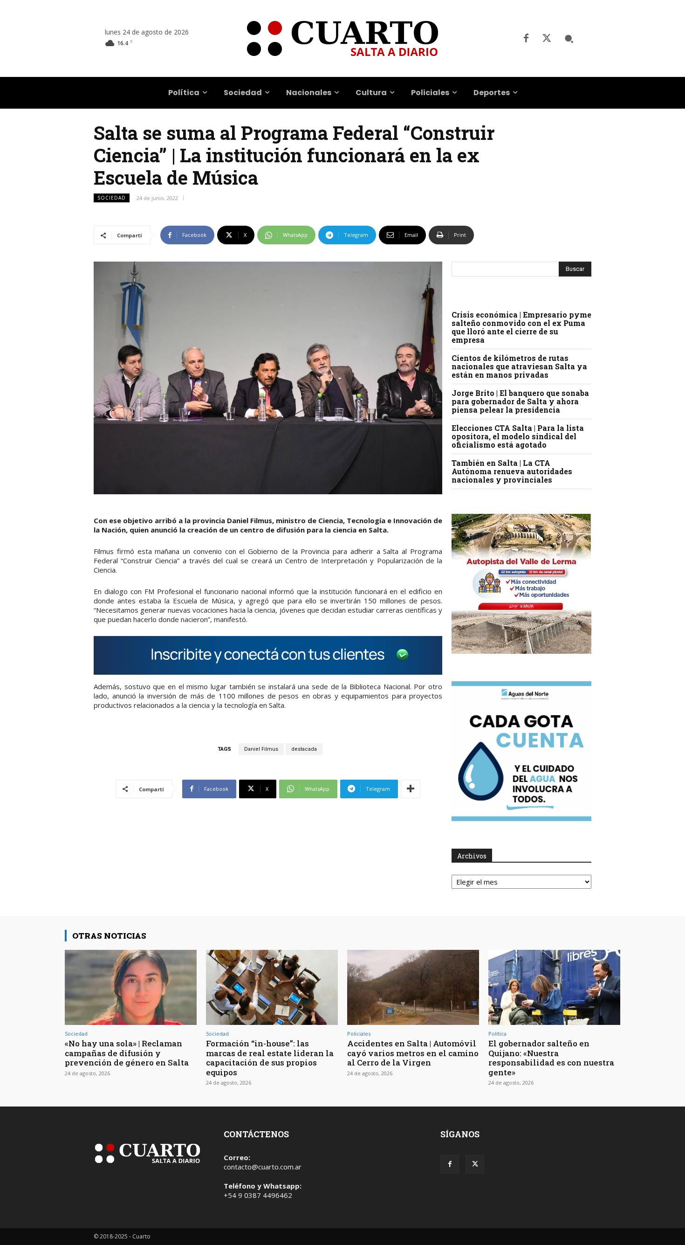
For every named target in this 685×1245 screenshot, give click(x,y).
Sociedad (111, 197)
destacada (304, 749)
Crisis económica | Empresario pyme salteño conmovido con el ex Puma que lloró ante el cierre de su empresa (521, 327)
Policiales (358, 1033)
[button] (569, 39)
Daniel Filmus (261, 749)
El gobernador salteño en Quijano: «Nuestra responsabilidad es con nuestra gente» (551, 1057)
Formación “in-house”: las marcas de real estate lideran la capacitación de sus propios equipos (270, 1057)
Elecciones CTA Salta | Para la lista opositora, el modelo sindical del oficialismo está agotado (518, 436)
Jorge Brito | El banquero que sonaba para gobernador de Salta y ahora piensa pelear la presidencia (520, 401)
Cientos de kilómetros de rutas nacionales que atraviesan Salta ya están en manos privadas (519, 366)
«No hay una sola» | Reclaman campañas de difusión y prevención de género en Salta (127, 1053)
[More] (410, 789)
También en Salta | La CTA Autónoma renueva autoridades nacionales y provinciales (512, 471)
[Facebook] (526, 39)
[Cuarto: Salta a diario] (342, 38)
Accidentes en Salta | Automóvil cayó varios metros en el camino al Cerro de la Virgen (413, 1053)
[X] (547, 39)
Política (497, 1033)
